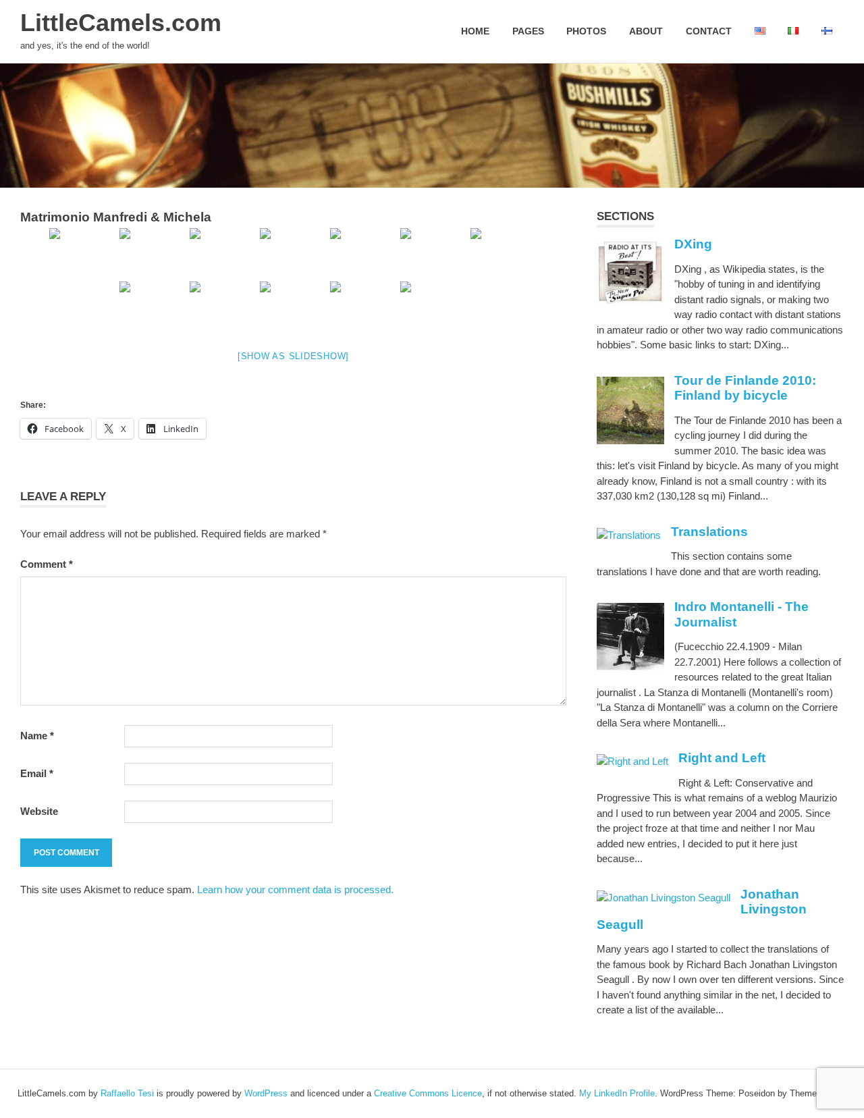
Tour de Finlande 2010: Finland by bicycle (745, 388)
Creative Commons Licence (428, 1093)
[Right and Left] (632, 761)
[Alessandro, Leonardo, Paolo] (153, 253)
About (646, 31)
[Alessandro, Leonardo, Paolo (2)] (223, 253)
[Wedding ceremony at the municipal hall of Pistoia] (434, 307)
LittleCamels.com (120, 22)
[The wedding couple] (434, 253)
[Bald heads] (293, 307)
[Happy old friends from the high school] (83, 253)
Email (36, 773)
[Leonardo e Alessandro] (293, 253)
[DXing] (630, 301)
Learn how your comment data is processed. (295, 889)
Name (37, 735)
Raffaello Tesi (127, 1093)
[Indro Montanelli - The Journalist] (630, 666)
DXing (693, 244)
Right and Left (721, 758)
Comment (46, 564)
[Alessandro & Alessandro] (223, 307)
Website (39, 811)
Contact (709, 31)
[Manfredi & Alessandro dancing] (364, 307)
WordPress (266, 1093)
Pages (528, 31)
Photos (586, 31)
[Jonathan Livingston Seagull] (663, 897)
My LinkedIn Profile (617, 1093)
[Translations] (629, 535)
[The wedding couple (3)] (153, 307)
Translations (709, 532)
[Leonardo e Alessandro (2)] (364, 253)
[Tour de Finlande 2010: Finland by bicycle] (630, 440)
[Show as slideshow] (293, 356)
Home (475, 31)
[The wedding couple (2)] (504, 253)
